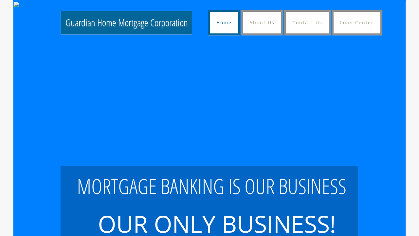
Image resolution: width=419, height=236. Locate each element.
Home (224, 22)
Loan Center (357, 22)
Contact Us (307, 22)
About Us (262, 22)
